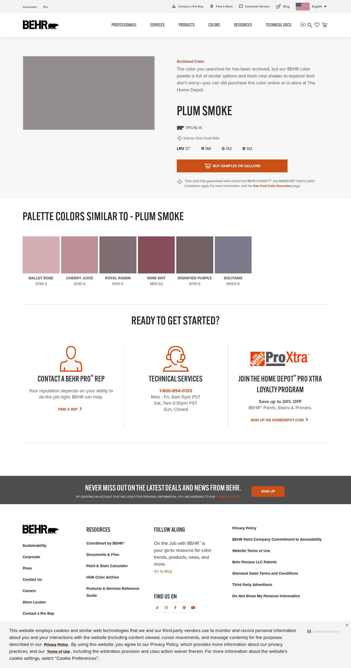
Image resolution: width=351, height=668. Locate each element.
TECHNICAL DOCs (278, 25)
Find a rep (68, 409)
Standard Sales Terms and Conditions (265, 573)
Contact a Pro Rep (188, 6)
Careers (29, 591)
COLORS (214, 25)
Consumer (30, 7)
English (320, 6)
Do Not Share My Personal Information (266, 596)
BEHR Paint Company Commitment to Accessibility (277, 539)
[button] (323, 631)
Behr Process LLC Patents (254, 562)
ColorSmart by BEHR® (105, 543)
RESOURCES (243, 25)
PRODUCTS (187, 25)
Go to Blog (163, 571)
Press (27, 568)
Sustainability (35, 545)
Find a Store (221, 6)
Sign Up (268, 491)
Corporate (31, 557)
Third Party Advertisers (252, 584)
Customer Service (254, 6)
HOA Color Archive (102, 577)
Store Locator (34, 602)
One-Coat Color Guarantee (272, 185)
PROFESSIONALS (124, 25)
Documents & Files (102, 554)
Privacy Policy (228, 497)
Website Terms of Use (251, 551)
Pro (45, 7)
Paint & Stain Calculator (107, 566)
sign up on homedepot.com (277, 420)
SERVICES (157, 25)
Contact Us (32, 579)
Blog (283, 6)
